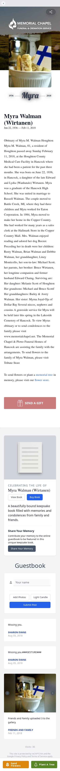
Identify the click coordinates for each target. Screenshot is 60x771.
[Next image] (53, 693)
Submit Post (30, 604)
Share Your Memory (22, 548)
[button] (30, 693)
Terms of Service (39, 756)
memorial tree (44, 375)
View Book (16, 497)
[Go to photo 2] (31, 710)
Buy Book (35, 497)
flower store (42, 380)
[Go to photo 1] (29, 710)
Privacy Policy (20, 756)
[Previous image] (7, 693)
